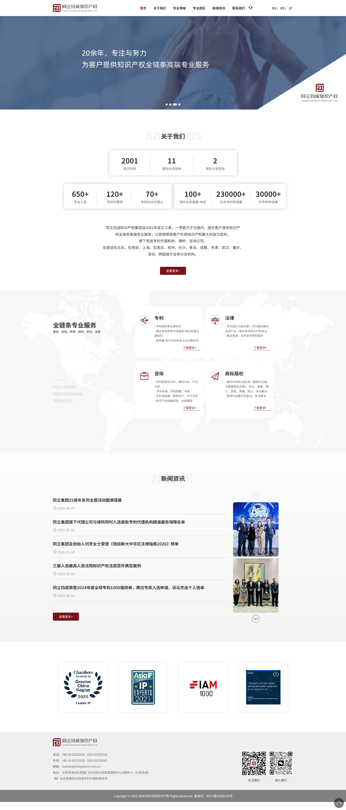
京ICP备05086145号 (219, 796)
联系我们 (238, 8)
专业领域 (179, 8)
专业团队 (199, 8)
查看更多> (173, 271)
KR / (283, 8)
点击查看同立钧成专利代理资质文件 (84, 778)
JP (290, 8)
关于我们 (159, 8)
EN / (275, 8)
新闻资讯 (218, 8)
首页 (143, 8)
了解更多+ (189, 347)
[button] (167, 105)
